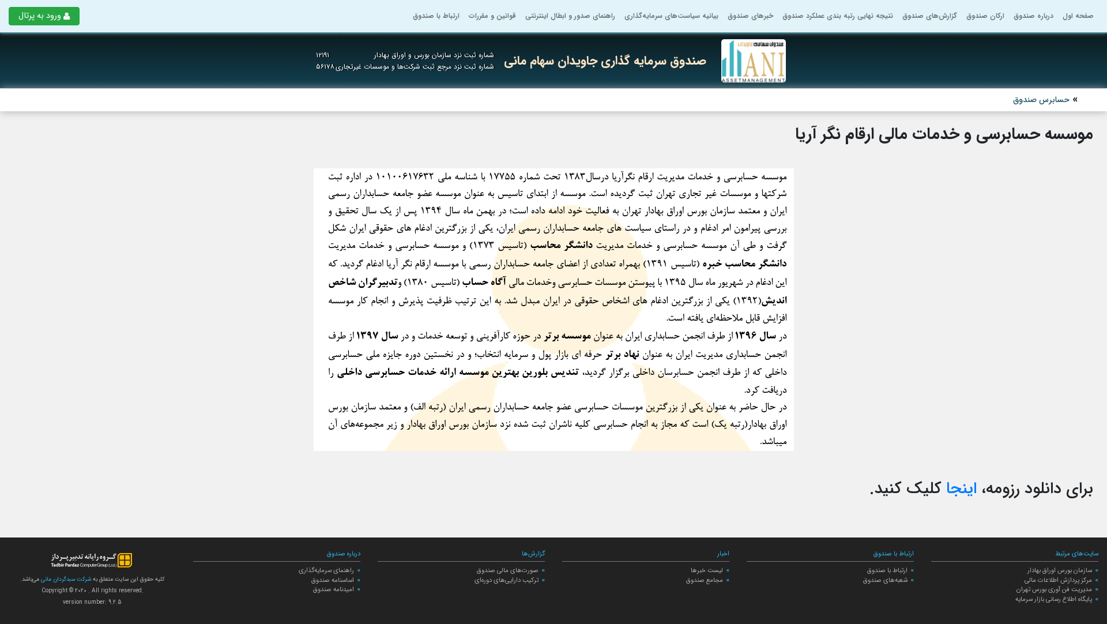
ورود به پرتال (39, 15)
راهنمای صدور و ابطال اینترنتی (570, 15)
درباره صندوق (1033, 15)
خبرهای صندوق (750, 15)
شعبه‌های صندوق (885, 580)
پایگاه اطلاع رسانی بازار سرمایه (1053, 599)
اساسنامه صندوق (332, 580)
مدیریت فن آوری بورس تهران (1054, 589)
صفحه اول (1078, 15)
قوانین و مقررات (492, 15)
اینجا (961, 489)
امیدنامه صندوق (333, 589)
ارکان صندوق (985, 15)
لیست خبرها (707, 570)
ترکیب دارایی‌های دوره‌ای (507, 580)
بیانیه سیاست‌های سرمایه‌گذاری (671, 15)
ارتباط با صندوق (436, 15)
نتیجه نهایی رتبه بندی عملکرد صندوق (837, 15)
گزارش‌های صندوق (929, 15)
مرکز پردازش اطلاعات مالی (1058, 580)
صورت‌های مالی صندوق (508, 570)
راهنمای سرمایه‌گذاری (326, 570)
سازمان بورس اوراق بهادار (1059, 570)
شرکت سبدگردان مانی (65, 579)
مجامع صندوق (704, 580)
